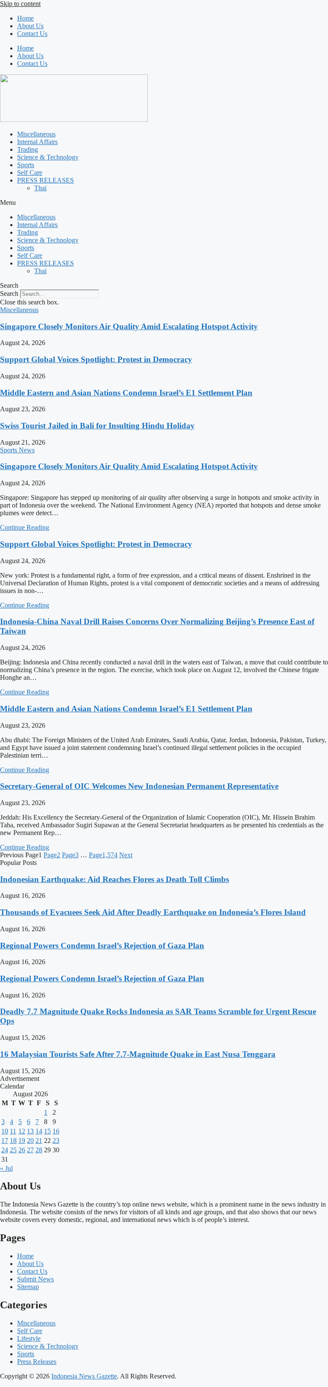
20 (30, 1140)
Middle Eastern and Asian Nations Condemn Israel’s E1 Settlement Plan (126, 392)
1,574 (103, 855)
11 (13, 1131)
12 (21, 1131)
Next (125, 855)
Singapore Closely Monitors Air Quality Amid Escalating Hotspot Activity (129, 326)
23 (56, 1140)
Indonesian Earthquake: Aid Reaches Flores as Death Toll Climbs (114, 879)
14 (38, 1131)
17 (4, 1140)
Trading (27, 149)
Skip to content (20, 3)
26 (21, 1150)
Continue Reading (24, 527)
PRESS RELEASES (45, 180)
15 (47, 1131)
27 (30, 1150)
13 (30, 1131)
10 (4, 1131)
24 (4, 1150)
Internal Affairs (37, 141)
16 (56, 1131)
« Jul (6, 1168)
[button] (164, 203)
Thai (40, 188)
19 (21, 1140)
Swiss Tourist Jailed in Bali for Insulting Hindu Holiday (97, 425)
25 (13, 1150)
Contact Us (32, 33)
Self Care (29, 172)
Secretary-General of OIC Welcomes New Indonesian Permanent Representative (139, 786)
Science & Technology (48, 157)
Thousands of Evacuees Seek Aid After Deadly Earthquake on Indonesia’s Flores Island (153, 912)
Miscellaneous (36, 134)
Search (9, 293)
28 (38, 1150)
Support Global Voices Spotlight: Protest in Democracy (96, 359)
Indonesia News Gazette (84, 1376)
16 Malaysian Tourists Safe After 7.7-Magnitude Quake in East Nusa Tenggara (137, 1054)
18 (13, 1140)
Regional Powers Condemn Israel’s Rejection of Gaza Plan (102, 945)
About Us (30, 26)
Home (25, 18)
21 (38, 1140)
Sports (25, 164)
